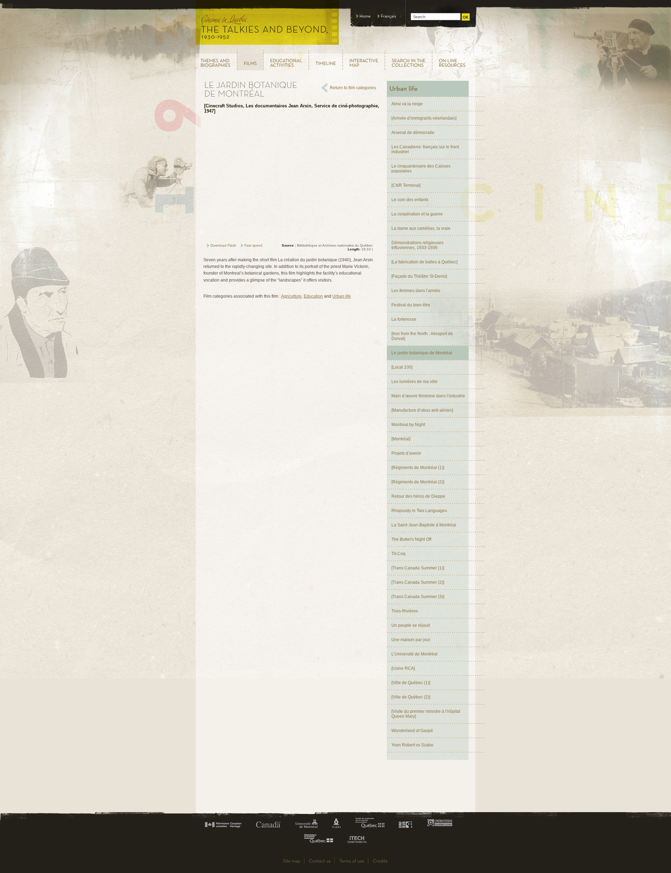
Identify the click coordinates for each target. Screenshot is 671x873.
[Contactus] (319, 860)
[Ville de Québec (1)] (410, 682)
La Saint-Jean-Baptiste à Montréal (423, 525)
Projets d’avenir (406, 453)
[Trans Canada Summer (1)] (417, 568)
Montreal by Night (408, 424)
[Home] (363, 16)
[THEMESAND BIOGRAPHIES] (216, 60)
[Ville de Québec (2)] (410, 697)
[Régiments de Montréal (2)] (417, 482)
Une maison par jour (410, 639)
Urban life (341, 296)
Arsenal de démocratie (412, 132)
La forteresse (403, 319)
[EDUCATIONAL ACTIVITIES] (286, 60)
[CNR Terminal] (405, 185)
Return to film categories (353, 87)
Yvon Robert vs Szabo (412, 745)
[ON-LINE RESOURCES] (454, 60)
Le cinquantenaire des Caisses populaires (420, 168)
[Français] (386, 16)
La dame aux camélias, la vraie (420, 228)
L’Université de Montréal (414, 654)
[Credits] (380, 860)
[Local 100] (401, 367)
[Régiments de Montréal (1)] (417, 467)
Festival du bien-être (410, 305)
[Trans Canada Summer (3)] (417, 596)
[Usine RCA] (403, 668)
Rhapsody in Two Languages (419, 510)
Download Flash (223, 245)
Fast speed (253, 245)
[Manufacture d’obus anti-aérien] (422, 410)
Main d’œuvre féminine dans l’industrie (428, 395)
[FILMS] (250, 60)
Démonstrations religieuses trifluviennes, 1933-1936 (417, 245)
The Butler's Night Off (411, 539)
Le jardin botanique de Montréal (421, 352)
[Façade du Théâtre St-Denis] (419, 276)
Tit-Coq (398, 553)
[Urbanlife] (428, 89)
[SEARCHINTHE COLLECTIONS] (408, 60)
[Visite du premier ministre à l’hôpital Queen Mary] (425, 714)
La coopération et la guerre (417, 214)
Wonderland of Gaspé (412, 730)
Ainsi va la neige (407, 103)
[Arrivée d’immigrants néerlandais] (423, 118)
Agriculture (291, 296)
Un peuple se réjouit (410, 625)
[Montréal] (400, 438)
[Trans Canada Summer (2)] (417, 582)
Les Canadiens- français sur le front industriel (425, 149)
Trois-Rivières (404, 611)
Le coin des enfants (409, 199)
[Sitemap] (292, 860)
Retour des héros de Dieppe (418, 496)
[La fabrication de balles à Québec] (424, 262)
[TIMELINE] (326, 60)
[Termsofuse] (352, 860)
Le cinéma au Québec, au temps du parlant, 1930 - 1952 (267, 24)
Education (313, 296)
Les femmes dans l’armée (415, 290)
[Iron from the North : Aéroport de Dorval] (422, 336)
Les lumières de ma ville (414, 381)
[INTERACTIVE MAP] (364, 60)
